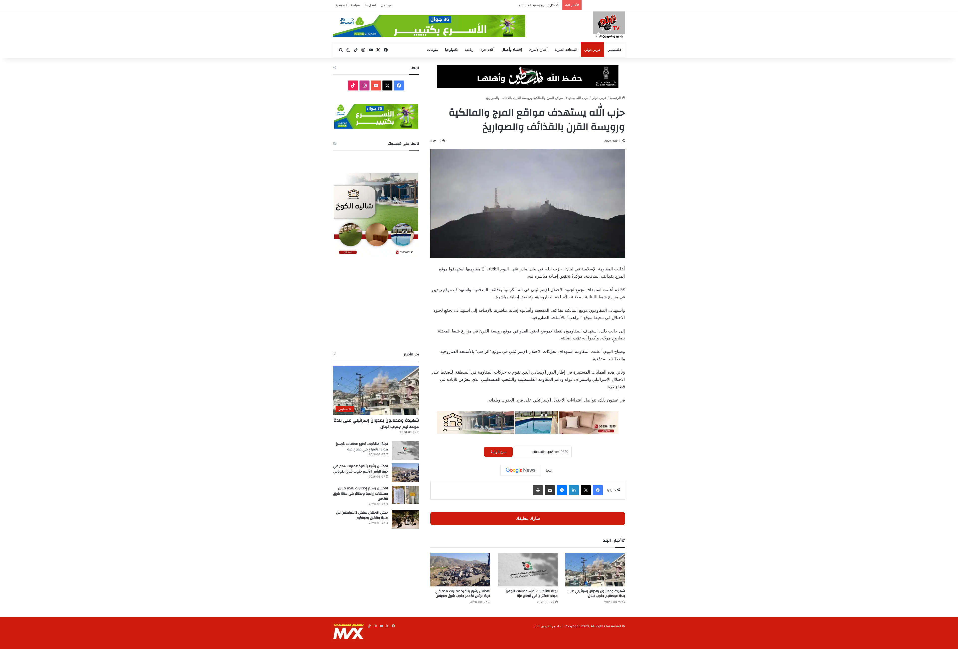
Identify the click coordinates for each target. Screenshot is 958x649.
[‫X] (586, 490)
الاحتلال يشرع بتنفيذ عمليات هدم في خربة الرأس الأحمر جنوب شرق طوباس (507, 5)
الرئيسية (615, 98)
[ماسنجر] (562, 490)
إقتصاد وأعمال (511, 50)
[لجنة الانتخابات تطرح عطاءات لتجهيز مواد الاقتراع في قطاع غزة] (528, 569)
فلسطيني (614, 50)
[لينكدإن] (574, 490)
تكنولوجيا (451, 50)
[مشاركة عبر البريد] (550, 490)
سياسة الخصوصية (348, 5)
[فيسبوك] (598, 490)
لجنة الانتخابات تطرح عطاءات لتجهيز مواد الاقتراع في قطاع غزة (532, 593)
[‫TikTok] (353, 85)
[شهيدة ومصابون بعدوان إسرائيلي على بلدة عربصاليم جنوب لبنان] (595, 569)
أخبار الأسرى (538, 50)
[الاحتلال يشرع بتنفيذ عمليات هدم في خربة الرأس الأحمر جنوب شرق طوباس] (460, 569)
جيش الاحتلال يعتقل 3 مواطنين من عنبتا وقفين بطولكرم (362, 515)
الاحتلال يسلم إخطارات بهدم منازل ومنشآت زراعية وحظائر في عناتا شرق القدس (360, 493)
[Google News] (520, 470)
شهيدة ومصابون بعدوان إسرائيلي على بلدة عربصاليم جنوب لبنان (596, 593)
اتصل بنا (370, 5)
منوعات (432, 50)
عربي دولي (592, 50)
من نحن (386, 5)
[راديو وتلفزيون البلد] (609, 25)
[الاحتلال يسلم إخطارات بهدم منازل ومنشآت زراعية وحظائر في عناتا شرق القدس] (405, 495)
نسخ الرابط (498, 452)
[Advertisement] (376, 304)
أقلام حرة (487, 50)
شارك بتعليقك (528, 518)
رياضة (469, 50)
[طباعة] (538, 490)
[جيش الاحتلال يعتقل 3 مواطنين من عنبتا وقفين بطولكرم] (405, 519)
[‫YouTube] (376, 85)
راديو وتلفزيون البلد (547, 626)
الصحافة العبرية (566, 50)
